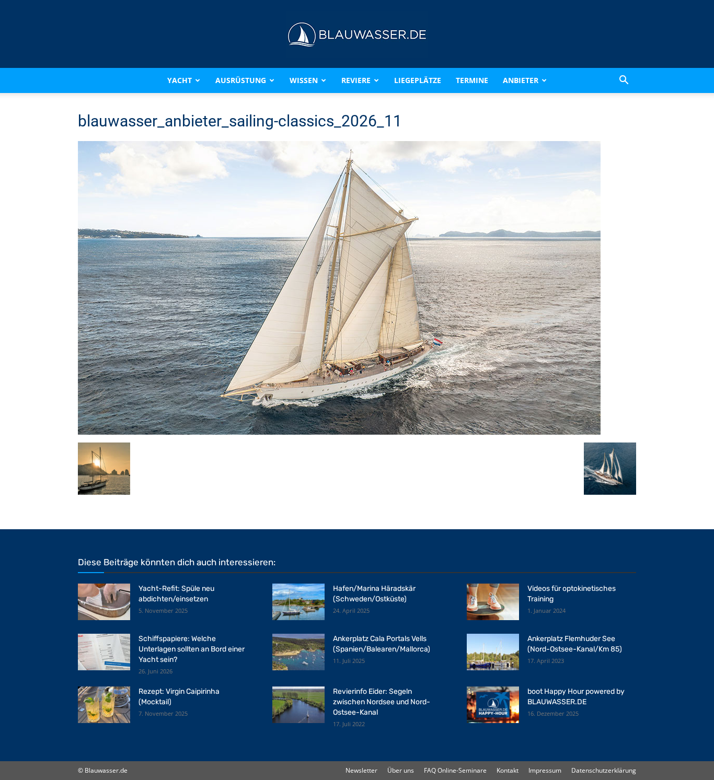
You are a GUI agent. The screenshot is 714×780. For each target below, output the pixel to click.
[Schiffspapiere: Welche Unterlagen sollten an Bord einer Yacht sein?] (104, 652)
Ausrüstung (240, 80)
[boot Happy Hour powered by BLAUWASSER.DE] (493, 704)
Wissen (304, 80)
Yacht (179, 80)
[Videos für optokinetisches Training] (493, 602)
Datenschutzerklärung (603, 770)
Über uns (400, 770)
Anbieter (520, 80)
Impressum (544, 770)
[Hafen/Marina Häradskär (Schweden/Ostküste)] (298, 602)
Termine (472, 80)
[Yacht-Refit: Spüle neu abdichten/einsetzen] (104, 602)
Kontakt (508, 770)
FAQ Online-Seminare (455, 770)
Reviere (356, 80)
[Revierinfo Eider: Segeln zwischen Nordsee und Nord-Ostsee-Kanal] (298, 704)
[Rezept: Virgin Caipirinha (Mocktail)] (104, 704)
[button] (623, 80)
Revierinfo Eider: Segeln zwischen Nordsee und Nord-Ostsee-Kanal (381, 702)
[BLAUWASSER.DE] (357, 34)
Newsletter (361, 770)
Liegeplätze (417, 80)
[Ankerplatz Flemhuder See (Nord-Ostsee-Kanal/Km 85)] (493, 652)
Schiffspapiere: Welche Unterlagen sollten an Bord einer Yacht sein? (192, 649)
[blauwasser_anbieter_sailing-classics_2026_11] (339, 431)
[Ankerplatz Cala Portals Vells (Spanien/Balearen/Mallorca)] (298, 652)
